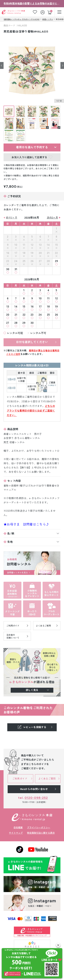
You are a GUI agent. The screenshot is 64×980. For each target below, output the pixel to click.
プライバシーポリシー (38, 827)
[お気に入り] (35, 12)
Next (62, 65)
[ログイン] (43, 12)
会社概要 (18, 827)
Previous (2, 65)
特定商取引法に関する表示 (41, 832)
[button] (58, 945)
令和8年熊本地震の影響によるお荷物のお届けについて (32, 3)
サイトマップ (16, 832)
